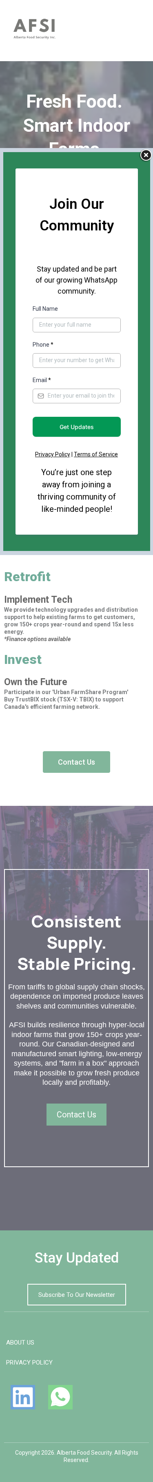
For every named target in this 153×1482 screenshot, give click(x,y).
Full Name (45, 308)
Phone (43, 344)
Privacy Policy (52, 454)
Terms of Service (96, 454)
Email (42, 380)
